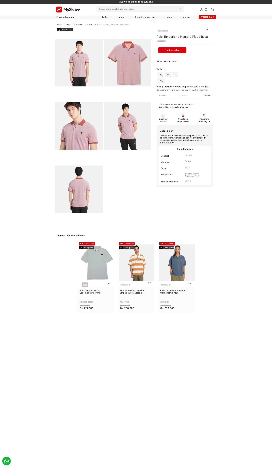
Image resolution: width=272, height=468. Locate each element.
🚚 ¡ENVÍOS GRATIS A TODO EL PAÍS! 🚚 (136, 2)
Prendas (79, 24)
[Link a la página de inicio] (60, 24)
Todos (105, 17)
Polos (89, 24)
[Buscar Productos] (181, 9)
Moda (121, 17)
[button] (161, 74)
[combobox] (139, 9)
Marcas (186, 17)
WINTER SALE (207, 17)
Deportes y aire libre (145, 17)
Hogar (169, 17)
